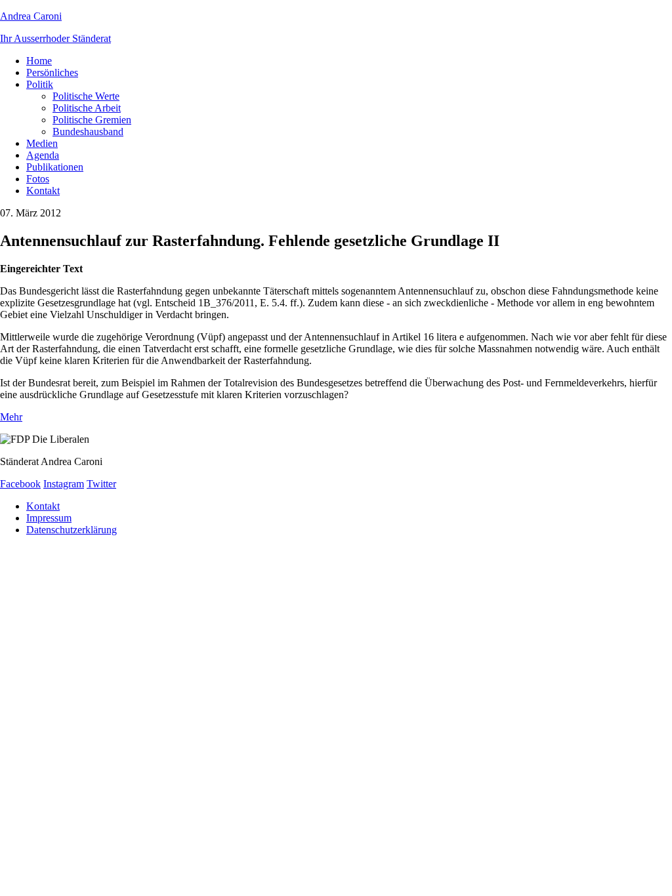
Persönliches (52, 72)
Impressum (49, 517)
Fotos (37, 178)
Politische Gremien (91, 119)
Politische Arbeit (86, 107)
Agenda (42, 155)
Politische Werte (85, 96)
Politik (39, 84)
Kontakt (43, 190)
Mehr (11, 416)
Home (39, 60)
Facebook (20, 483)
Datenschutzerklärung (71, 529)
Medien (42, 143)
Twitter (101, 483)
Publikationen (54, 167)
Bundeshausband (87, 131)
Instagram (63, 483)
